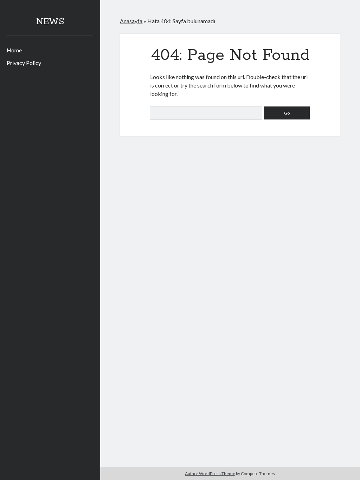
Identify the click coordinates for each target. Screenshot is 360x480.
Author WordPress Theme (210, 473)
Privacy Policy (24, 62)
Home (14, 50)
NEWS (50, 21)
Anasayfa (131, 21)
